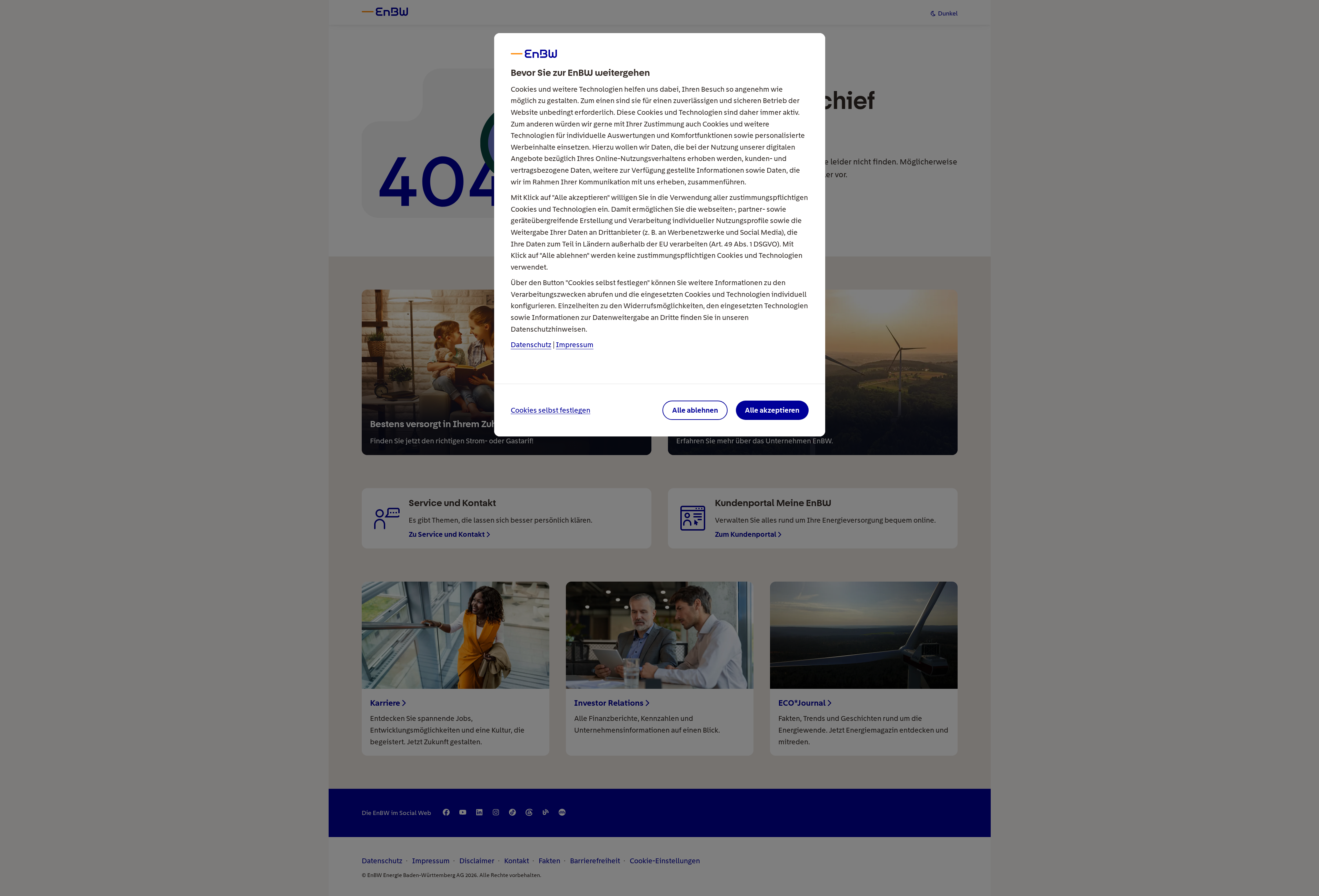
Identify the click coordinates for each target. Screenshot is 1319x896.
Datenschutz (531, 344)
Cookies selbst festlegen (550, 410)
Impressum (574, 344)
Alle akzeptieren (772, 410)
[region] (659, 448)
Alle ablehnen (695, 410)
